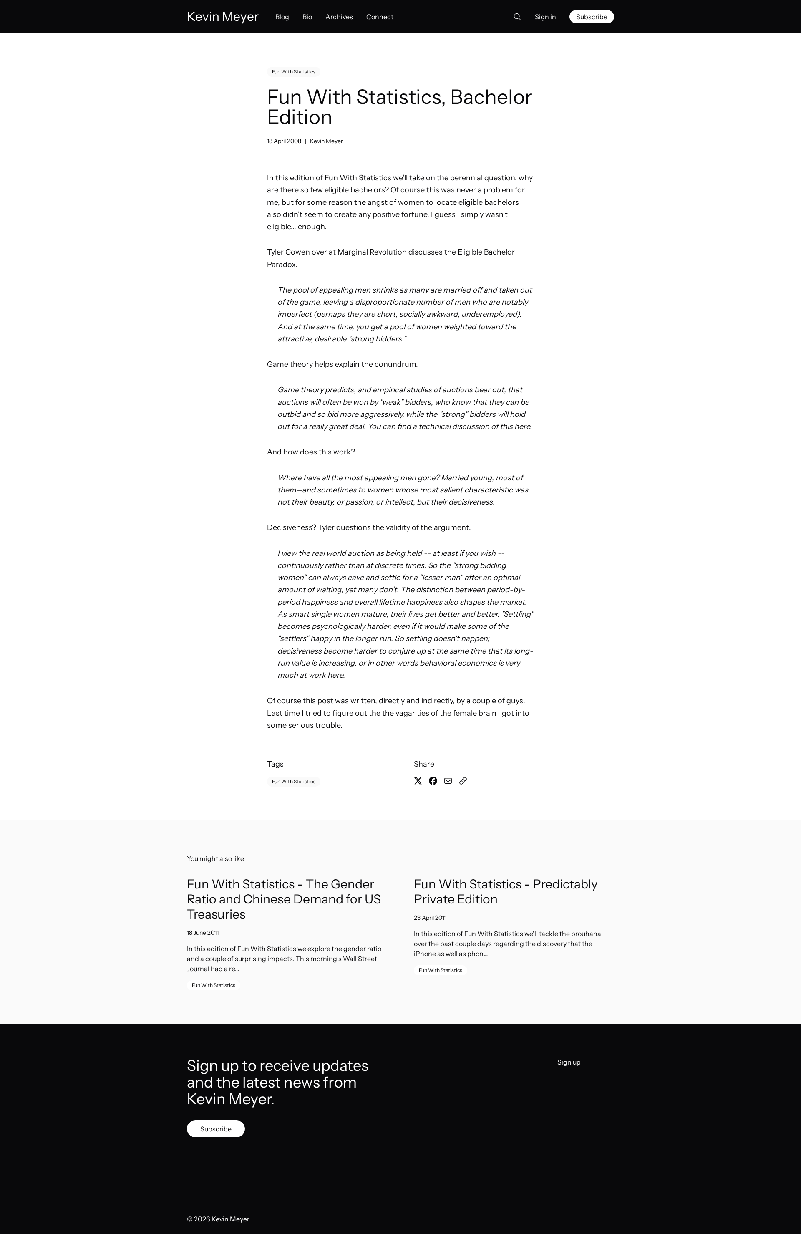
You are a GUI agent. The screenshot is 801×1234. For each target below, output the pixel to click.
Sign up (569, 1062)
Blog (282, 17)
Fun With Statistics (293, 71)
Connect (379, 17)
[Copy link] (463, 781)
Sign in (545, 17)
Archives (339, 17)
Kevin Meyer (326, 141)
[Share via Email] (448, 781)
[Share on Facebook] (433, 781)
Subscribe (591, 17)
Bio (307, 17)
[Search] (514, 16)
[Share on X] (418, 781)
